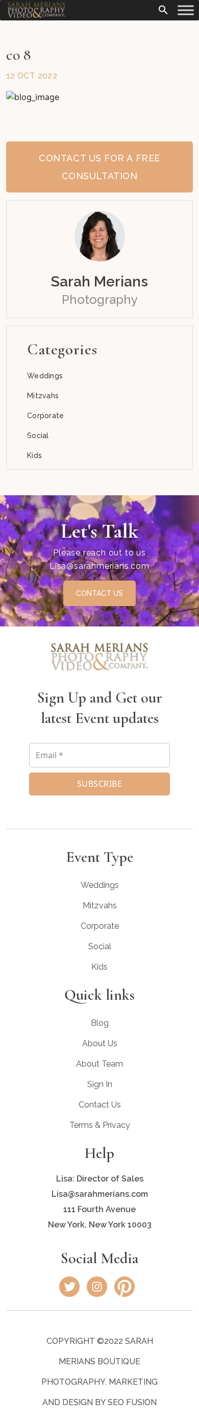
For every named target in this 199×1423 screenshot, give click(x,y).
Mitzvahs (43, 395)
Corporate (45, 415)
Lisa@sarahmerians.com (99, 566)
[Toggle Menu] (186, 10)
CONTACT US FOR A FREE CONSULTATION (99, 167)
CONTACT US (99, 593)
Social (38, 435)
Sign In (99, 1084)
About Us (99, 1043)
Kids (34, 455)
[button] (163, 8)
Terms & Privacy (99, 1125)
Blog (100, 1023)
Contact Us (100, 1105)
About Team (99, 1064)
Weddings (45, 375)
